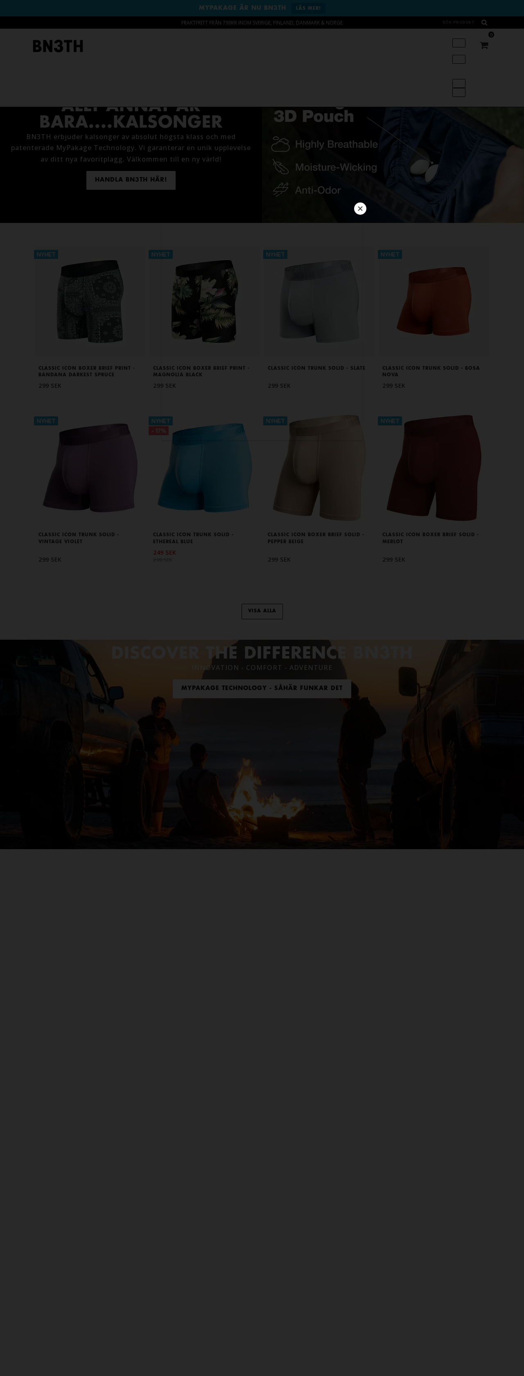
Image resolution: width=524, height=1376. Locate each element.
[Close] (360, 208)
